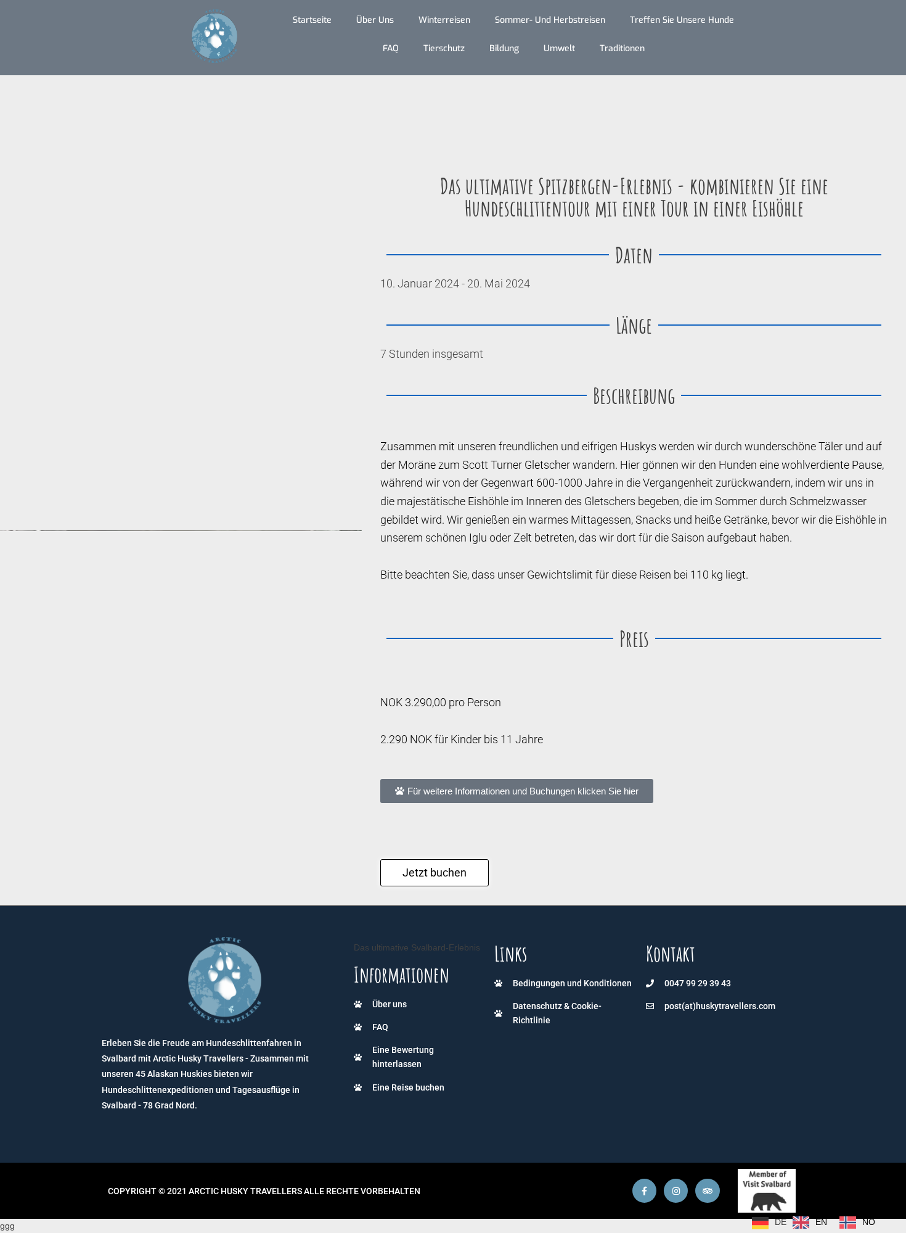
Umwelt (559, 48)
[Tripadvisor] (707, 1191)
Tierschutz (444, 48)
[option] (809, 1222)
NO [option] (868, 1222)
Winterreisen (444, 20)
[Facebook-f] (644, 1191)
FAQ (391, 48)
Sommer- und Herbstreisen (550, 20)
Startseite (312, 20)
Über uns (375, 20)
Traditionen (622, 48)
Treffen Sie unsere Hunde (682, 20)
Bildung (504, 48)
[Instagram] (676, 1191)
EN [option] (821, 1222)
